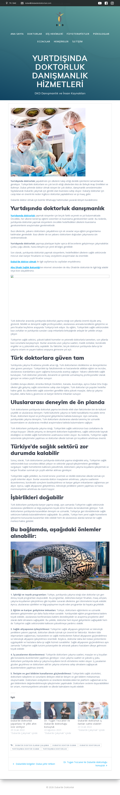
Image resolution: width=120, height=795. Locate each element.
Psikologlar (101, 33)
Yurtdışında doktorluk (55, 749)
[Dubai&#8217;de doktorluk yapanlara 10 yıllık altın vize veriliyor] (26, 710)
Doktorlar (34, 33)
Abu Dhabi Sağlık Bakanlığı (25, 267)
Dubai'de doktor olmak (64, 745)
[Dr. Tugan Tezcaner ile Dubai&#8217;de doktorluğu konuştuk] (59, 710)
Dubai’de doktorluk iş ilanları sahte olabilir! (90, 722)
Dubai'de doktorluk (90, 745)
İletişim (77, 41)
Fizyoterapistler (78, 33)
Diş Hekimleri (54, 33)
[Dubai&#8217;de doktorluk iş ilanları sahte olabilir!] (93, 710)
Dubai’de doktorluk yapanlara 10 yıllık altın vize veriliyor (24, 723)
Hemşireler (61, 41)
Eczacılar (43, 41)
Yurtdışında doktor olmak (25, 749)
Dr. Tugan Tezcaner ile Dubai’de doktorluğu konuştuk (57, 723)
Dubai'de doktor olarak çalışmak (32, 745)
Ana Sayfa (17, 33)
